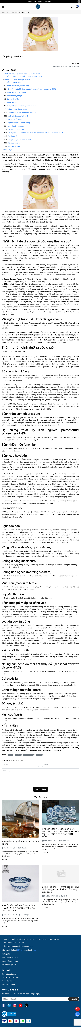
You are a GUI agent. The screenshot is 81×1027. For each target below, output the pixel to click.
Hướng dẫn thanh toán (10, 958)
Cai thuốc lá (12, 136)
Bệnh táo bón (12, 102)
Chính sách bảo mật (9, 974)
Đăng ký (73, 999)
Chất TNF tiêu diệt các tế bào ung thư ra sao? (22, 74)
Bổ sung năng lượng (14, 82)
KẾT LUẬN (8, 150)
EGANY (19, 950)
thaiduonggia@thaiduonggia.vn (20, 946)
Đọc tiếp (4, 859)
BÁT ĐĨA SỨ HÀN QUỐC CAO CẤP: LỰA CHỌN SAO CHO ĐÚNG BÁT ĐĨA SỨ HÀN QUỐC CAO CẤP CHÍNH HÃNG (60, 833)
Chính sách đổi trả (8, 981)
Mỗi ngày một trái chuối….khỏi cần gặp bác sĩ (24, 76)
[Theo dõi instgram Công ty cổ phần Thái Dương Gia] (15, 1005)
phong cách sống (29, 755)
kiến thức (18, 755)
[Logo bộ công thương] (9, 1014)
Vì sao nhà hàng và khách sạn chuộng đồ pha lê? (20, 842)
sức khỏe (39, 755)
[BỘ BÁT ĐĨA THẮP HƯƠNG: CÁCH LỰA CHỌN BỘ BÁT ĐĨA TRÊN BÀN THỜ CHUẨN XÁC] (20, 883)
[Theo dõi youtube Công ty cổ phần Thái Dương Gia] (20, 1005)
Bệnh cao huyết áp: (14, 96)
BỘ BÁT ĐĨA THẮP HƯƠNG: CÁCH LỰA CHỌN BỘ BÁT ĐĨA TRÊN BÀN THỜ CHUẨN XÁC (19, 908)
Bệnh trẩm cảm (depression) (18, 85)
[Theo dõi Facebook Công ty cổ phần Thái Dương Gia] (4, 1005)
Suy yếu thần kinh (15, 119)
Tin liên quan (40, 797)
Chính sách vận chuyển (10, 977)
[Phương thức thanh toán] (16, 1021)
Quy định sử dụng (8, 984)
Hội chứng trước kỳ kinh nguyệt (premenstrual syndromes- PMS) (31, 89)
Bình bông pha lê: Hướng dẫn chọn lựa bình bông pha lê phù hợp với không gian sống (60, 889)
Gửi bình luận (40, 789)
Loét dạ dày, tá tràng (16, 126)
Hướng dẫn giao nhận (10, 961)
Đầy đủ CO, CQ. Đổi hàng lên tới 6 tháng (39, 1)
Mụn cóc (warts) (14, 146)
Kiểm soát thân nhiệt (16, 129)
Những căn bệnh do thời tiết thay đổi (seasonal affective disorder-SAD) (35, 133)
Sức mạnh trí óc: (13, 99)
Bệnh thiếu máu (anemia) (16, 92)
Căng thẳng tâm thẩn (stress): (19, 139)
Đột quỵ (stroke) (14, 143)
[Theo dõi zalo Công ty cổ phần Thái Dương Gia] (9, 1005)
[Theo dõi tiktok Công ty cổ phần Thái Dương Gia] (26, 1005)
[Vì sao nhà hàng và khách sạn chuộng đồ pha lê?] (20, 819)
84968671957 (20, 943)
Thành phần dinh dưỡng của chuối (17, 80)
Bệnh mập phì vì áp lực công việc (20, 123)
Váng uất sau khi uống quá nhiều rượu (21, 106)
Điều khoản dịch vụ (9, 965)
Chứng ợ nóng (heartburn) (17, 109)
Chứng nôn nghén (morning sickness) (22, 112)
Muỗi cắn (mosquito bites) (18, 116)
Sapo (34, 950)
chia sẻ (10, 755)
